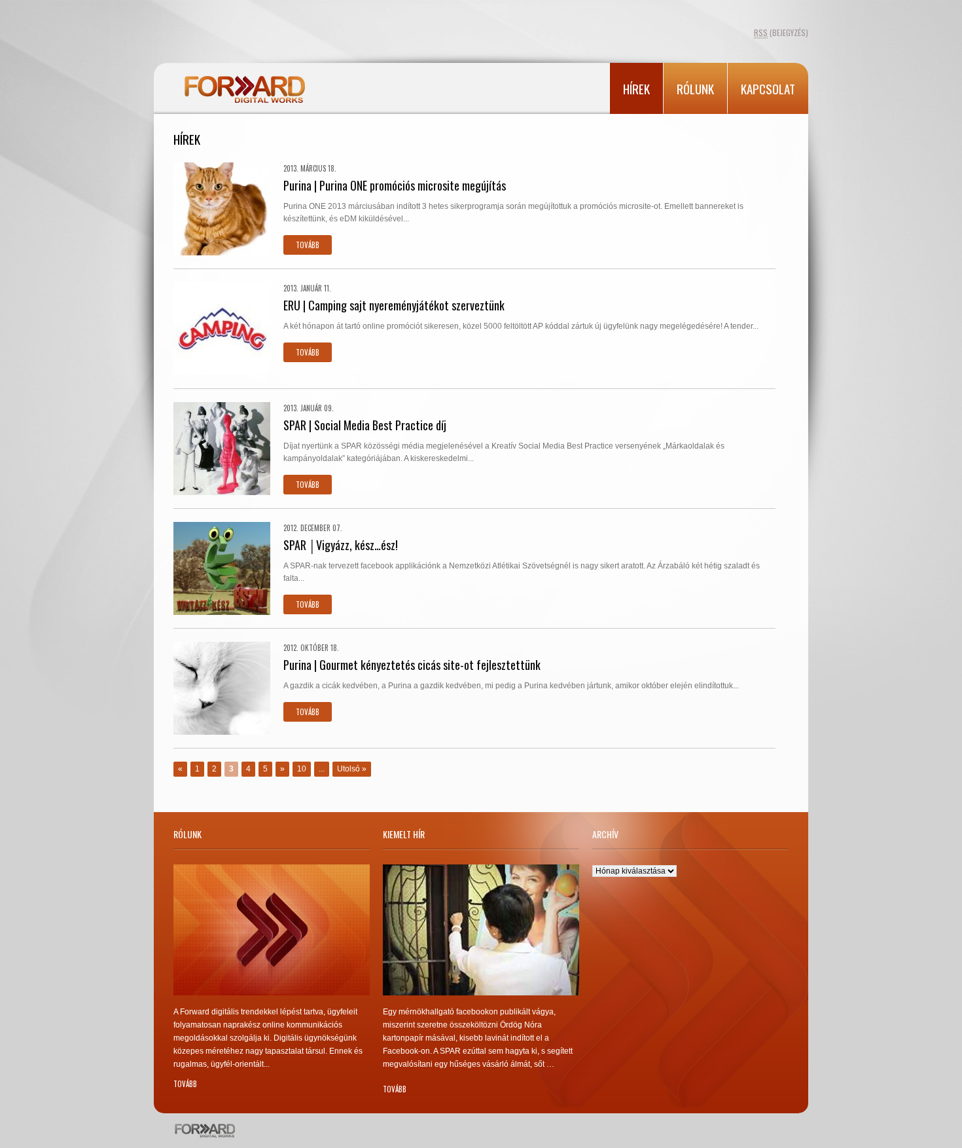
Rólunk (695, 88)
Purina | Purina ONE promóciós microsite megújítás (394, 185)
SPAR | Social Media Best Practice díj (364, 425)
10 (301, 768)
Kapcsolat (768, 88)
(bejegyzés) (781, 32)
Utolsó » (351, 768)
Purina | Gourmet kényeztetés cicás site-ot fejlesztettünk (412, 664)
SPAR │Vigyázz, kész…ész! (340, 544)
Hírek (636, 88)
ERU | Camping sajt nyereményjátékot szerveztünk (394, 305)
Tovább (307, 245)
